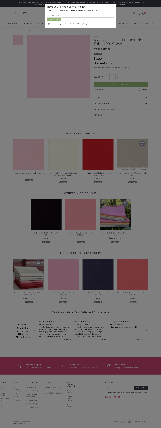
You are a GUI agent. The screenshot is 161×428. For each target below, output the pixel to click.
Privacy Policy (82, 24)
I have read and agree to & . (68, 24)
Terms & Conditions (71, 24)
